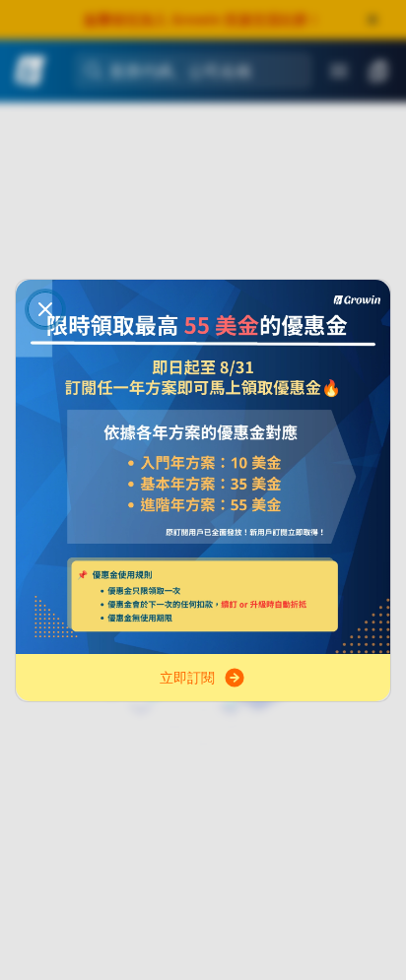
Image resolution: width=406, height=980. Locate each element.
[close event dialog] (45, 309)
